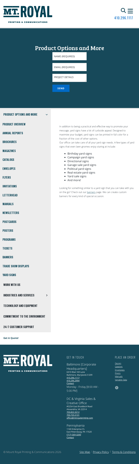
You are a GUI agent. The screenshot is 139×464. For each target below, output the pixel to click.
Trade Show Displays (16, 266)
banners (91, 192)
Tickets (7, 248)
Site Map (85, 452)
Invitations (10, 186)
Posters (8, 231)
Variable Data (121, 379)
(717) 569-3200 (74, 434)
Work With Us (11, 285)
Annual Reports (13, 133)
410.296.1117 (123, 17)
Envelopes (9, 169)
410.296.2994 (73, 380)
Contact (70, 383)
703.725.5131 (73, 415)
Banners (8, 257)
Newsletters (11, 213)
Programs (9, 240)
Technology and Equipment (20, 306)
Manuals (8, 204)
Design (118, 363)
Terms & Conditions (124, 452)
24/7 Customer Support (18, 327)
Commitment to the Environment (24, 316)
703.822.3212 (73, 412)
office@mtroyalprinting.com (80, 417)
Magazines (9, 151)
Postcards (9, 222)
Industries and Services (18, 295)
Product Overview (14, 124)
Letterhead (10, 195)
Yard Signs (9, 275)
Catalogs (8, 160)
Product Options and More (20, 114)
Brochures (10, 142)
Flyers (7, 177)
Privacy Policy (101, 452)
